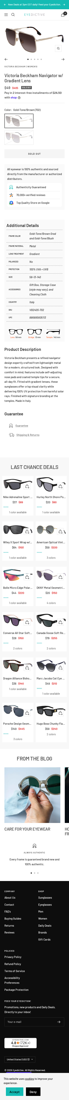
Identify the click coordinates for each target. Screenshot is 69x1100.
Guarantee (21, 425)
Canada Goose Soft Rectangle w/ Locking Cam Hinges (51, 633)
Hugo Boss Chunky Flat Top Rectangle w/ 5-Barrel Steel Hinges (51, 723)
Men (40, 911)
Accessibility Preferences (12, 980)
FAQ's (7, 911)
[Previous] (6, 59)
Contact (9, 904)
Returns (9, 925)
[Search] (13, 14)
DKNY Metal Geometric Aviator (51, 587)
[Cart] (63, 15)
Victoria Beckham (15, 66)
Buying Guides (12, 918)
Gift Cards (44, 939)
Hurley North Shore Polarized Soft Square (51, 497)
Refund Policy (12, 964)
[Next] (63, 59)
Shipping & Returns (27, 435)
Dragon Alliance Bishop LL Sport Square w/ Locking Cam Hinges (18, 678)
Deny (33, 1092)
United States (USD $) (18, 1059)
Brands (42, 932)
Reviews (9, 932)
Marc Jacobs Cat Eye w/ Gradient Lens (51, 678)
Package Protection (16, 989)
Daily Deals (44, 925)
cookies (29, 1078)
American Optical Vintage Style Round (51, 542)
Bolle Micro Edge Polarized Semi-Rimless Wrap (18, 587)
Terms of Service (14, 971)
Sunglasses (45, 897)
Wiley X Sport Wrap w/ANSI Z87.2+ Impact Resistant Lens (18, 542)
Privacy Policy (12, 957)
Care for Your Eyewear (27, 828)
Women (42, 918)
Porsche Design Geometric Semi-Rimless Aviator (18, 723)
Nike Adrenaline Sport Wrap (18, 497)
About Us (9, 897)
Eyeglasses (45, 904)
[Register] (59, 1022)
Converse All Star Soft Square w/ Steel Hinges (18, 633)
